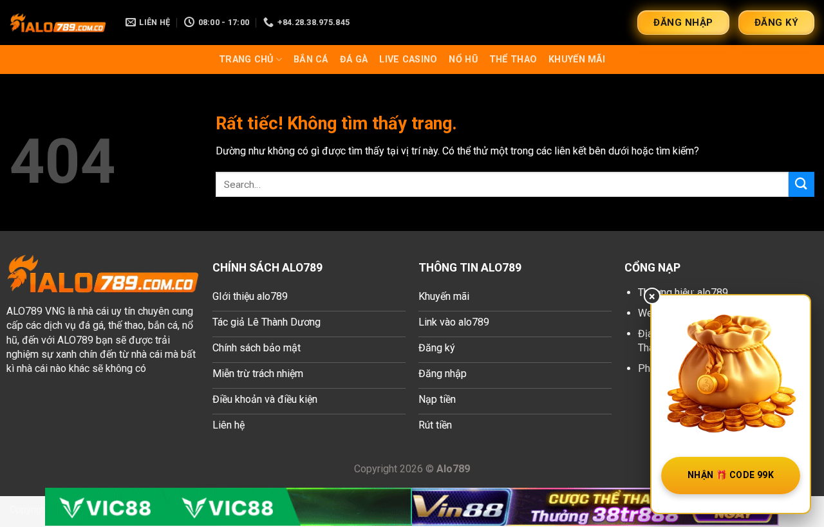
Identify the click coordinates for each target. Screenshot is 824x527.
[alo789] (58, 22)
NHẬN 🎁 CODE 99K (731, 475)
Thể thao (513, 59)
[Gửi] (801, 184)
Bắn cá (311, 59)
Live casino (408, 59)
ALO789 (24, 311)
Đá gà (354, 59)
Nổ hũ (463, 59)
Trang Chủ (246, 59)
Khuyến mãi (576, 59)
